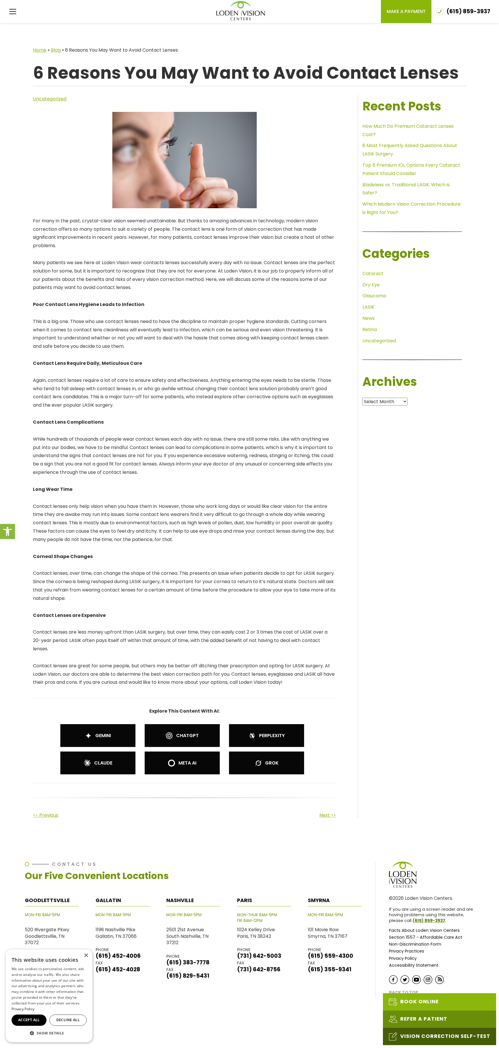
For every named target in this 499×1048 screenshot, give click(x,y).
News (368, 318)
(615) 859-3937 (429, 920)
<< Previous (45, 815)
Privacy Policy (403, 958)
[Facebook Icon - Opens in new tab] (393, 979)
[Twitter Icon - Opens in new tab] (405, 979)
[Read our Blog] (439, 979)
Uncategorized (49, 98)
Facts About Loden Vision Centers (424, 930)
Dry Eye (371, 284)
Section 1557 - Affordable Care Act (425, 937)
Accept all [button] (29, 1019)
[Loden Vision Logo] (406, 874)
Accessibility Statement (413, 965)
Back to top (403, 992)
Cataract (372, 273)
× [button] (86, 955)
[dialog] (49, 995)
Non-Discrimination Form (415, 944)
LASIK (368, 307)
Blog (56, 50)
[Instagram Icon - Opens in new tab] (428, 979)
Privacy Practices (406, 951)
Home (39, 50)
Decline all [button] (68, 1019)
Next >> (327, 815)
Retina (369, 329)
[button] (7, 531)
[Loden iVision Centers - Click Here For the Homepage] (241, 10)
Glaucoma (374, 295)
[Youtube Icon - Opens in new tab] (416, 979)
